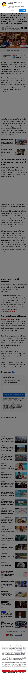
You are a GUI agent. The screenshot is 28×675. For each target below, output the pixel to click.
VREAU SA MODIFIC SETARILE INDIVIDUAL (14, 672)
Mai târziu (13, 10)
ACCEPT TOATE (14, 670)
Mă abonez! (23, 10)
